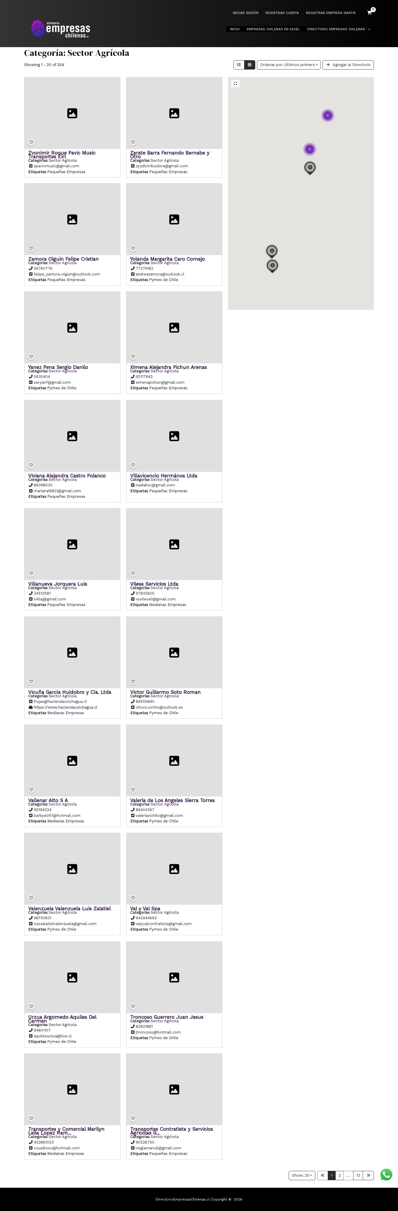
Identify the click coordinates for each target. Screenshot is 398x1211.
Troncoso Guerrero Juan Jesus (166, 1017)
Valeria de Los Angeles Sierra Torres (172, 800)
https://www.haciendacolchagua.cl (65, 707)
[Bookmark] (31, 142)
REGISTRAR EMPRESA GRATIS (331, 13)
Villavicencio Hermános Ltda (163, 475)
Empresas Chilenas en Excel (273, 29)
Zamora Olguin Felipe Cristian (63, 259)
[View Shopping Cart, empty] (369, 13)
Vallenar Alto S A (48, 800)
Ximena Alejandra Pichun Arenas (168, 367)
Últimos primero (287, 65)
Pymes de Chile (163, 280)
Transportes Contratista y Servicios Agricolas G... (171, 1130)
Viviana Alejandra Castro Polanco (67, 475)
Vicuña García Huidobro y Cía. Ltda (69, 692)
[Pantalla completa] (235, 84)
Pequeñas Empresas (66, 171)
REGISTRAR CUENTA (282, 13)
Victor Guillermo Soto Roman (165, 692)
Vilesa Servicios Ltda (154, 583)
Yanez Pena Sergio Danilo (58, 367)
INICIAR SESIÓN (245, 13)
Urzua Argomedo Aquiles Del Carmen (62, 1018)
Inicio (235, 29)
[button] (309, 142)
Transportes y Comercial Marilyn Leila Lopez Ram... (66, 1130)
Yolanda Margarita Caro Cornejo (167, 259)
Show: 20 (300, 1175)
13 (358, 1175)
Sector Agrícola (63, 160)
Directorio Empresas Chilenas (336, 29)
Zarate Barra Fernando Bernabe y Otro (169, 154)
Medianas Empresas (167, 604)
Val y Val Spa (145, 908)
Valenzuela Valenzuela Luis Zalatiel (69, 908)
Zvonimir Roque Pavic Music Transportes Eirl (62, 154)
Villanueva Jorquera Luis (57, 583)
